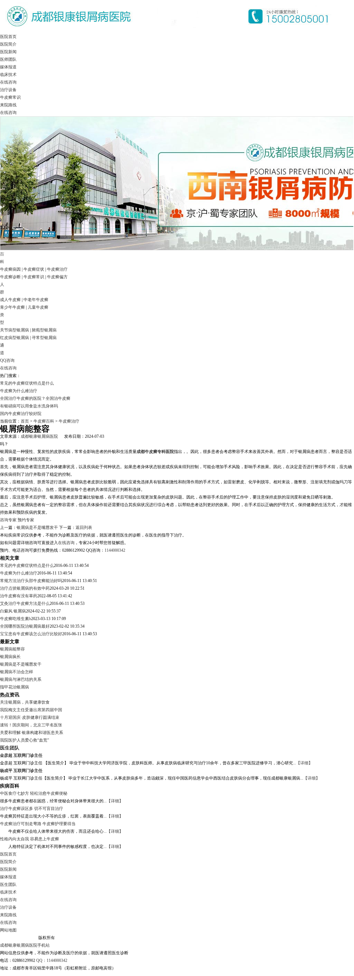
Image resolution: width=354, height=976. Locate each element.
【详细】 (304, 763)
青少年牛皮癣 (12, 307)
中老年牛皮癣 (35, 299)
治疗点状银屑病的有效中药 (25, 588)
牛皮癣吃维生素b (15, 618)
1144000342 (115, 550)
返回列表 (84, 527)
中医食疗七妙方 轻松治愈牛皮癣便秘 (33, 793)
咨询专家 (8, 520)
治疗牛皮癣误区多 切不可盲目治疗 (31, 808)
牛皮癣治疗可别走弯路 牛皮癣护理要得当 (38, 823)
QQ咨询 (7, 360)
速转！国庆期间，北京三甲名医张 (31, 725)
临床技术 (8, 74)
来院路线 (8, 105)
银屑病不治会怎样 (16, 671)
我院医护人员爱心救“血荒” (24, 740)
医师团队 (8, 59)
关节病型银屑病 (14, 330)
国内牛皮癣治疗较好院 (20, 413)
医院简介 (8, 44)
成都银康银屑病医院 (39, 436)
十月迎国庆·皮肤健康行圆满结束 (29, 717)
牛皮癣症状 (33, 269)
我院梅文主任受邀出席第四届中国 (31, 709)
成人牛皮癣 (10, 299)
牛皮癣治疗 (57, 269)
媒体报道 (8, 67)
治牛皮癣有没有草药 (18, 595)
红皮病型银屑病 (14, 337)
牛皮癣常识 (10, 97)
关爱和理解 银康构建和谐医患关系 (31, 732)
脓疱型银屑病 (44, 330)
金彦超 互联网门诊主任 (21, 755)
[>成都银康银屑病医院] (169, 31)
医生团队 (9, 748)
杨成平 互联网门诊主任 (21, 770)
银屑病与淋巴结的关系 (20, 679)
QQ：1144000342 (51, 960)
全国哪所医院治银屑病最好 (25, 626)
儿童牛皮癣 (38, 307)
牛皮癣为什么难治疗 (18, 390)
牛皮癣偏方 (57, 276)
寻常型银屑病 (44, 337)
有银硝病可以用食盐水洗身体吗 (29, 406)
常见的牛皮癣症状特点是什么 (27, 383)
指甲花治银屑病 (14, 687)
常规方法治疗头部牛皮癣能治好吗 (31, 580)
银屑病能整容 (12, 649)
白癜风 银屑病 (13, 611)
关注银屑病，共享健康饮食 (25, 702)
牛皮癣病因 (10, 269)
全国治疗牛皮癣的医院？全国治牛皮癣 (35, 398)
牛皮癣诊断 (10, 276)
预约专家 (26, 520)
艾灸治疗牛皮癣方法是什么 (25, 603)
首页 (25, 421)
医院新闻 (8, 51)
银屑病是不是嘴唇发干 (37, 527)
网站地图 (8, 930)
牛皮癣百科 (43, 421)
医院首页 (8, 36)
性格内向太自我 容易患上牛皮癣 (29, 839)
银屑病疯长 (10, 656)
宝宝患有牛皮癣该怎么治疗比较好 (31, 633)
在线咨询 (8, 82)
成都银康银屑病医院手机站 (25, 945)
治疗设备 (8, 89)
